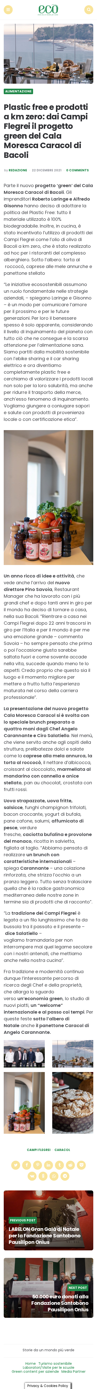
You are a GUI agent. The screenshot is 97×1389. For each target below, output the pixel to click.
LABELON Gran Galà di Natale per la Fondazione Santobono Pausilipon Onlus (45, 1236)
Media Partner (73, 1371)
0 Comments (77, 170)
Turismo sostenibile (55, 1363)
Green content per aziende (35, 1371)
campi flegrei (38, 1150)
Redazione (18, 170)
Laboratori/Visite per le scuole (48, 1367)
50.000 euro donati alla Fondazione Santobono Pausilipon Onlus (59, 1303)
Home (30, 1363)
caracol (62, 1150)
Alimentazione (18, 91)
